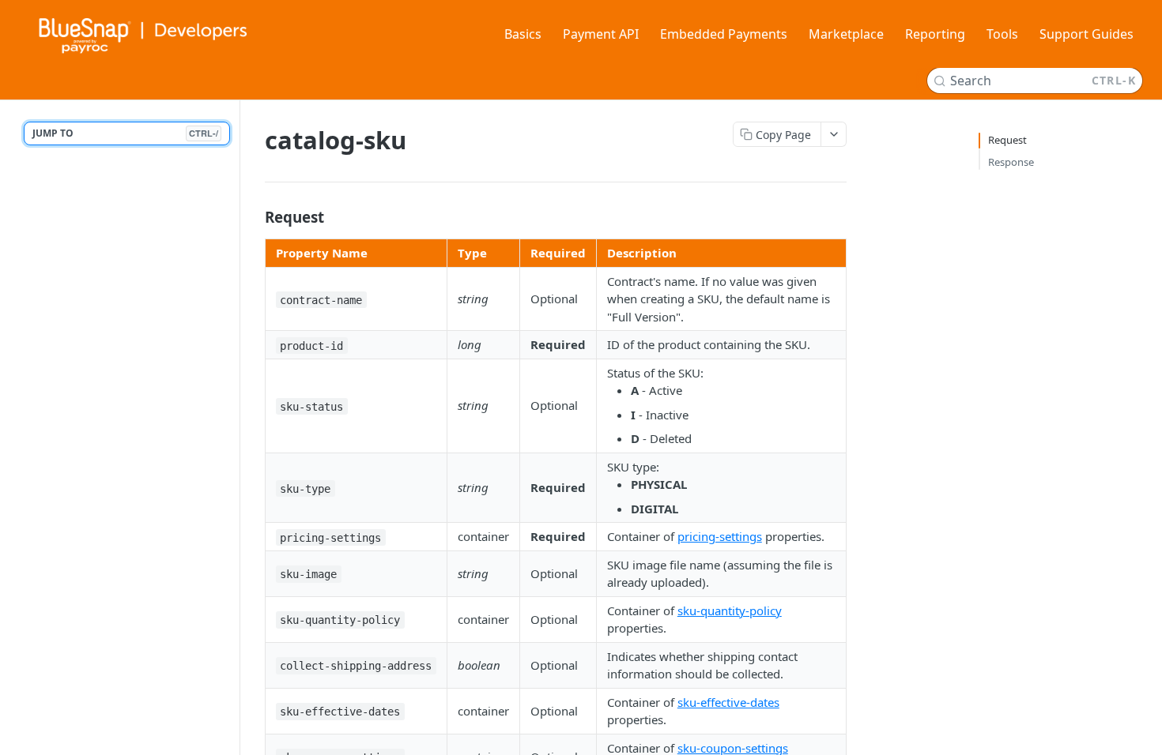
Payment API (601, 34)
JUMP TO (125, 133)
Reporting (935, 34)
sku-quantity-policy (729, 610)
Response (1011, 162)
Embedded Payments (723, 34)
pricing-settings (719, 536)
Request (1007, 140)
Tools (1002, 34)
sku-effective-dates (728, 702)
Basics (522, 34)
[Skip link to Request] (254, 217)
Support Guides (1086, 34)
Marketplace (846, 34)
